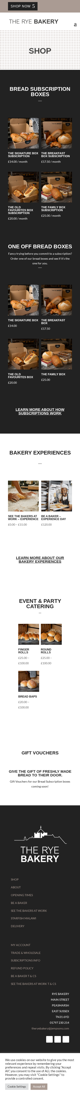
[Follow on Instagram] (57, 1039)
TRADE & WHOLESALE (26, 952)
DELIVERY (17, 926)
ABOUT (16, 887)
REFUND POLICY (22, 968)
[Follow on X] (66, 1039)
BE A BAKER (19, 903)
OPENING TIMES (22, 895)
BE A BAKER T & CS (23, 976)
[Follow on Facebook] (49, 1039)
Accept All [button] (39, 1086)
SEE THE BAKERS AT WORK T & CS (33, 983)
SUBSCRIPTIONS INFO (25, 960)
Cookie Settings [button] (17, 1086)
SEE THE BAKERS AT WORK (29, 910)
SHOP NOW (21, 6)
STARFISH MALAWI (23, 918)
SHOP (15, 879)
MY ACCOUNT (20, 945)
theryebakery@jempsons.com (50, 1028)
